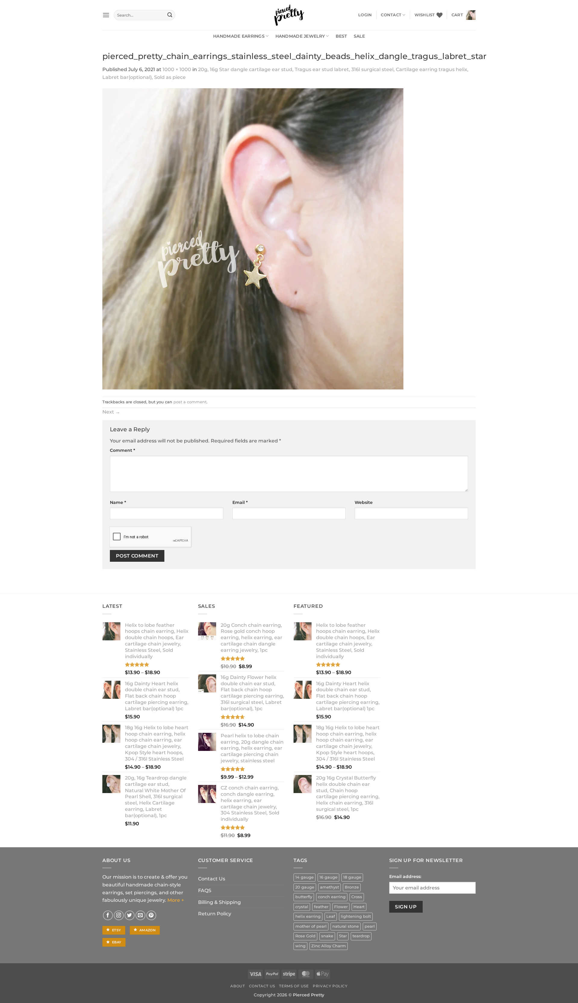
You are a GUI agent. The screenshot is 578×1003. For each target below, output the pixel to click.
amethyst (329, 887)
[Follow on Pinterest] (151, 915)
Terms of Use (294, 986)
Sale (359, 36)
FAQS (204, 890)
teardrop (361, 936)
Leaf (330, 916)
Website (364, 502)
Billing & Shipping (219, 902)
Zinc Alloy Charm (328, 946)
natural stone (345, 926)
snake (327, 936)
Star (343, 936)
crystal (301, 907)
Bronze (352, 887)
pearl (370, 926)
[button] (106, 15)
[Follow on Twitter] (130, 915)
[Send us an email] (140, 915)
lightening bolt (356, 916)
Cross (356, 897)
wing (300, 946)
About (237, 986)
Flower (341, 907)
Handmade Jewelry (300, 36)
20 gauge (304, 887)
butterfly (303, 897)
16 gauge (328, 877)
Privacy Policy (330, 986)
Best (341, 36)
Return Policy (214, 914)
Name (118, 502)
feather (321, 907)
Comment (122, 450)
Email (240, 502)
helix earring (308, 916)
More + (175, 900)
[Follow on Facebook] (108, 915)
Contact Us (211, 879)
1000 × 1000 (177, 69)
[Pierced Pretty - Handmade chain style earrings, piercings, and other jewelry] (289, 15)
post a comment (190, 402)
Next (111, 412)
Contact (391, 15)
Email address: (405, 876)
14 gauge (304, 877)
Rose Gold (305, 936)
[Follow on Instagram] (119, 915)
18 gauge (352, 877)
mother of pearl (311, 926)
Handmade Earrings (239, 36)
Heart (359, 907)
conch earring (332, 897)
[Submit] (170, 15)
